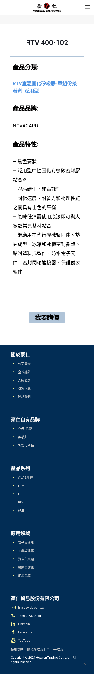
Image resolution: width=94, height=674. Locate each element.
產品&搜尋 (25, 477)
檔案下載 (24, 388)
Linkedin (24, 624)
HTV (21, 485)
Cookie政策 (55, 649)
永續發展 (24, 380)
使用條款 (17, 649)
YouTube (24, 640)
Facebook (25, 632)
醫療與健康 (26, 567)
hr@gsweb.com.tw (31, 607)
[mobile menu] (87, 7)
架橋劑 (22, 437)
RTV (20, 502)
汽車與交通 (26, 559)
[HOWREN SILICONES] (47, 7)
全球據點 (24, 372)
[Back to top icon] (84, 664)
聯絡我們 (24, 396)
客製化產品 (26, 445)
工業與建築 (26, 551)
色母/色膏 (25, 429)
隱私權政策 (35, 649)
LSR (21, 494)
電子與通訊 (26, 542)
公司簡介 (24, 364)
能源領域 (24, 575)
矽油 (21, 510)
